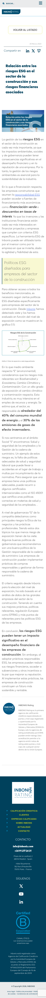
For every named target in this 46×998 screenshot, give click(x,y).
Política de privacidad (24, 991)
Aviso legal (11, 991)
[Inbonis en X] (23, 888)
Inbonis (31, 309)
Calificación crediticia (24, 811)
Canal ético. (23, 940)
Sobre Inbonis (24, 823)
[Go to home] (11, 13)
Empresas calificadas (23, 819)
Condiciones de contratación (27, 994)
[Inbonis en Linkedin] (23, 904)
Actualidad (23, 827)
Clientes (24, 815)
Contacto (24, 831)
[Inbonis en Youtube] (23, 896)
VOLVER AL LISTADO (25, 29)
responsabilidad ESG (27, 194)
